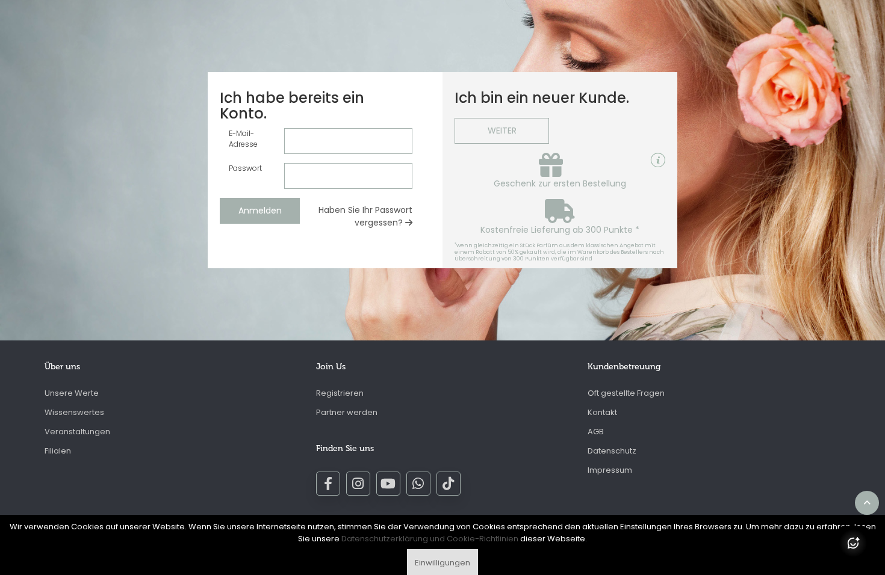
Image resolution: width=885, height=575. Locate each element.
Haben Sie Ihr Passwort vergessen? (365, 216)
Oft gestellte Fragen (626, 393)
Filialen (58, 451)
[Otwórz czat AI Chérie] (853, 543)
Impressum (610, 470)
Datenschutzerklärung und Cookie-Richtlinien (429, 538)
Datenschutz (612, 451)
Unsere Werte (72, 393)
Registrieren (340, 393)
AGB (596, 431)
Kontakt (602, 412)
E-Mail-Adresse (243, 138)
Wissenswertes (74, 412)
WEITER (502, 131)
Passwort (245, 168)
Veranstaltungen (77, 431)
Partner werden (346, 412)
